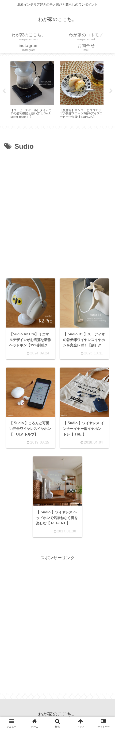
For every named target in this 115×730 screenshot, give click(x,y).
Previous (4, 91)
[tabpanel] (32, 90)
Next (111, 91)
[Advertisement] (57, 213)
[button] (102, 660)
